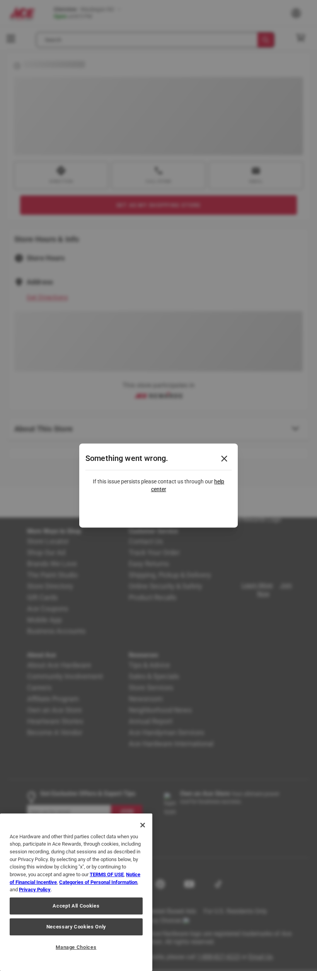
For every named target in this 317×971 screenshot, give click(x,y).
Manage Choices (76, 947)
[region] (76, 892)
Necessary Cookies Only (76, 927)
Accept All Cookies (76, 906)
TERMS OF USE (107, 874)
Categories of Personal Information (98, 882)
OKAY (158, 510)
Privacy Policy (35, 889)
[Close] (142, 825)
